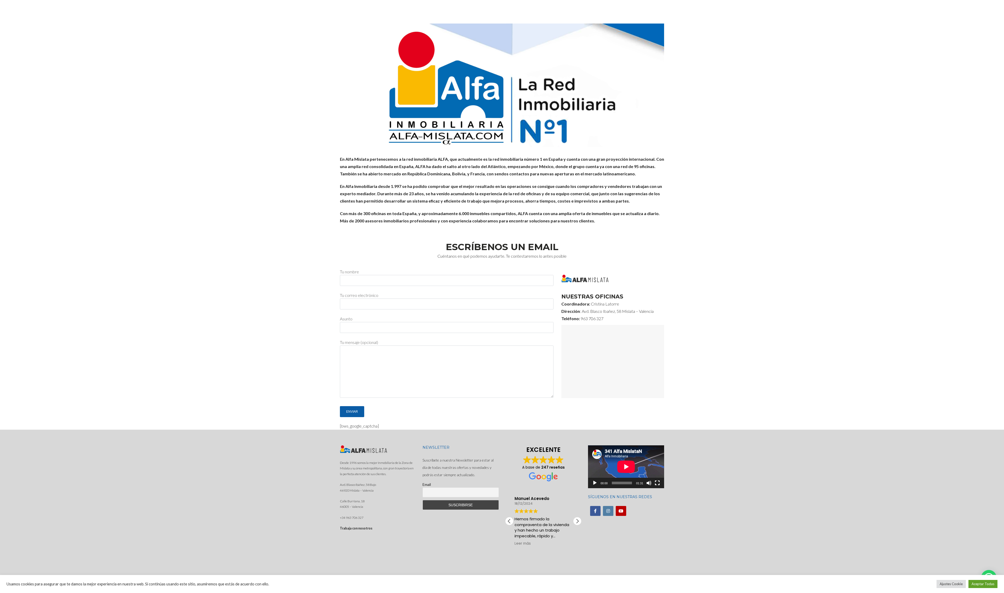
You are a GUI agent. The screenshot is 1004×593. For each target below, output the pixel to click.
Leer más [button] (552, 543)
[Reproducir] (594, 483)
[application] (626, 466)
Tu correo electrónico (359, 295)
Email (427, 484)
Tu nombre (349, 271)
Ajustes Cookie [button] (951, 584)
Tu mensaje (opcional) (359, 342)
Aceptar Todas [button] (983, 584)
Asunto (346, 318)
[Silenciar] (649, 483)
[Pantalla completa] (657, 483)
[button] (577, 521)
